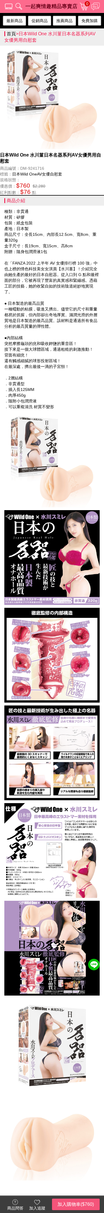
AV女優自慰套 (49, 174)
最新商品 (14, 20)
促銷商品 (39, 20)
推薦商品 (64, 20)
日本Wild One (24, 174)
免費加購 (89, 20)
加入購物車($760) (75, 1204)
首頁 (11, 33)
